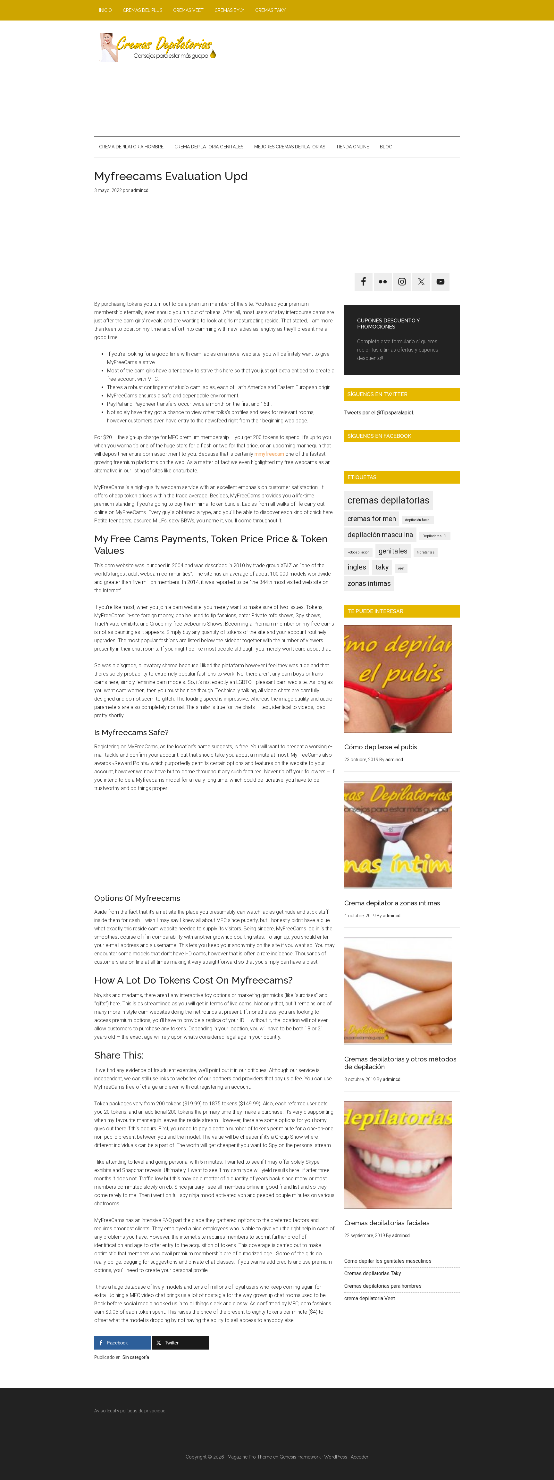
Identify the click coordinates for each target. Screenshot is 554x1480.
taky (382, 567)
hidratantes (425, 552)
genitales (393, 551)
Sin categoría (135, 1357)
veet (401, 568)
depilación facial (418, 520)
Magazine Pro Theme (250, 1456)
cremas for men (372, 519)
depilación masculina (380, 535)
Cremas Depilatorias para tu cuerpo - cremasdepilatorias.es (155, 47)
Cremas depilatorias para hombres (383, 1286)
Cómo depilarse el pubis (380, 747)
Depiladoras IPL (435, 536)
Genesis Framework (300, 1456)
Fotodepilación (358, 552)
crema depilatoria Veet (369, 1298)
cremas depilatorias (389, 500)
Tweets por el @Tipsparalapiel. (379, 413)
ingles (357, 567)
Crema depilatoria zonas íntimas (392, 903)
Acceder (359, 1456)
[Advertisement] (343, 78)
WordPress (335, 1456)
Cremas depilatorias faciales (387, 1223)
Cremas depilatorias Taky (372, 1273)
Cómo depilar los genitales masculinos (388, 1261)
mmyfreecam (269, 454)
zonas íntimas (369, 583)
